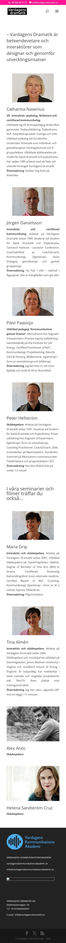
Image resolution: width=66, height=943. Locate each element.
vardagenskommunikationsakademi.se (27, 863)
